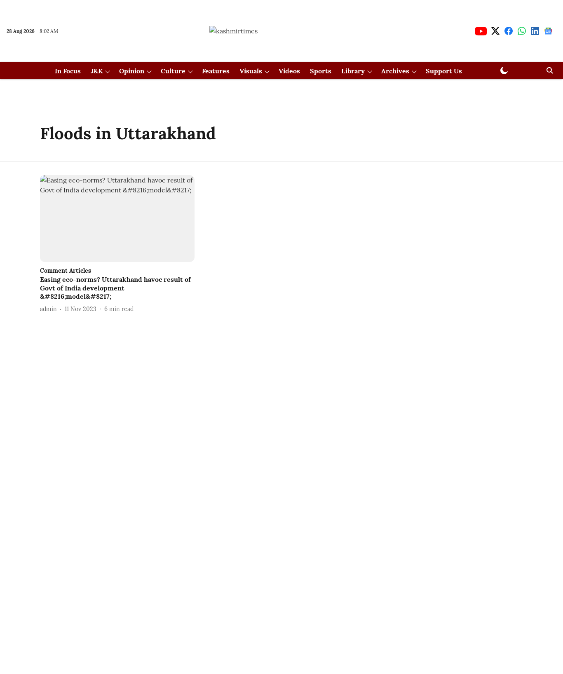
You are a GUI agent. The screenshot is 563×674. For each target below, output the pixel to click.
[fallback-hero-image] (117, 218)
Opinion (131, 71)
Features (216, 71)
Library (353, 71)
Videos (289, 71)
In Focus (68, 71)
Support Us (444, 71)
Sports (320, 71)
